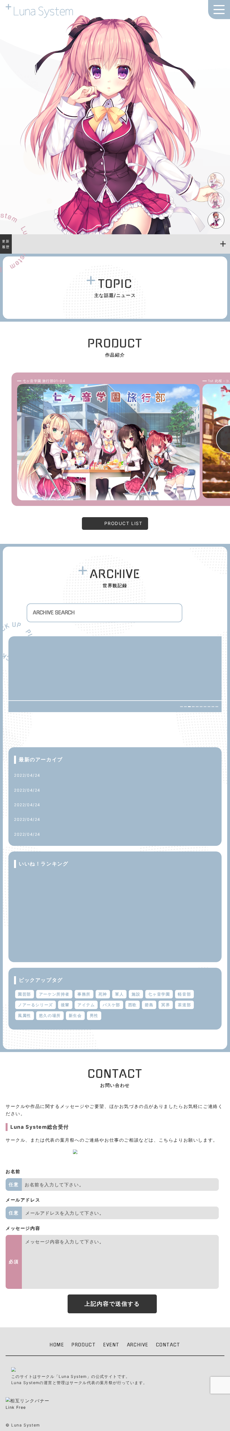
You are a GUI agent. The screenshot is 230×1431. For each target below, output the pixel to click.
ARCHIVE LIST (198, 729)
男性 (94, 1015)
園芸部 (24, 994)
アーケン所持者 (54, 994)
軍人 (119, 994)
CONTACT (168, 1345)
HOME (57, 1345)
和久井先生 (54, 804)
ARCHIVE (137, 1345)
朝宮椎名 (48, 879)
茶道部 (184, 1004)
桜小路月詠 (50, 913)
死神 (102, 994)
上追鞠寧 (52, 775)
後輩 (65, 1004)
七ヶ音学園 (159, 994)
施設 (136, 994)
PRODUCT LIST (123, 523)
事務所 (84, 994)
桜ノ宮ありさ (52, 896)
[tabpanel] (115, 122)
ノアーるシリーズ (35, 1004)
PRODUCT (84, 1345)
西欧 (132, 1004)
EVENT (111, 1345)
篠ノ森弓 (48, 930)
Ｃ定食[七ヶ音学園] (62, 834)
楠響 (43, 947)
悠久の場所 (50, 1015)
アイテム (86, 1004)
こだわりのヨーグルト (65, 819)
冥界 (165, 1004)
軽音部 (184, 994)
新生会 (75, 1015)
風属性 (24, 1015)
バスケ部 (111, 1004)
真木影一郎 (54, 789)
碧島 (149, 1004)
